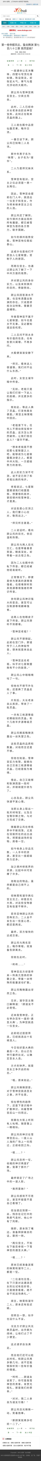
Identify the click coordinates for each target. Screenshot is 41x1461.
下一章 (19, 65)
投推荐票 (10, 61)
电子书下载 (27, 1445)
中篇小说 (23, 23)
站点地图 (28, 1452)
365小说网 (4, 33)
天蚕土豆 (21, 19)
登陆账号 (29, 4)
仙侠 (35, 26)
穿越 (12, 26)
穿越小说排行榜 (26, 1443)
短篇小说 (13, 23)
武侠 (30, 26)
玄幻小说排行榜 (18, 1445)
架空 (21, 26)
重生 (17, 26)
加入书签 (28, 65)
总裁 (26, 26)
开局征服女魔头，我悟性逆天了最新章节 (15, 35)
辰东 (33, 19)
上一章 (20, 61)
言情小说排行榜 (7, 1445)
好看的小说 (6, 1443)
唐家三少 (15, 19)
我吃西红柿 (28, 19)
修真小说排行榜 (15, 1443)
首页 (4, 23)
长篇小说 (33, 23)
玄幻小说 (12, 33)
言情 (8, 26)
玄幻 (3, 26)
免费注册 (35, 4)
